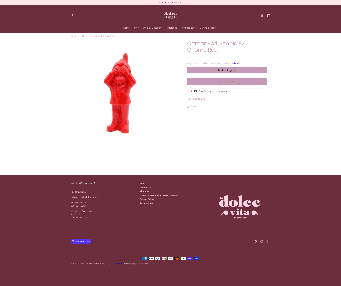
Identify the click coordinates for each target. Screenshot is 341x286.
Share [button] (193, 106)
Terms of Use (146, 203)
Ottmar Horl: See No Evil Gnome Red (99, 36)
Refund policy (129, 264)
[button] (73, 15)
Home (73, 36)
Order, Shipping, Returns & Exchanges (159, 195)
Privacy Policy (147, 199)
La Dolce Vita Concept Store (88, 264)
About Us (144, 191)
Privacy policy (143, 264)
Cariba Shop (116, 263)
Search (143, 183)
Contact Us (145, 187)
